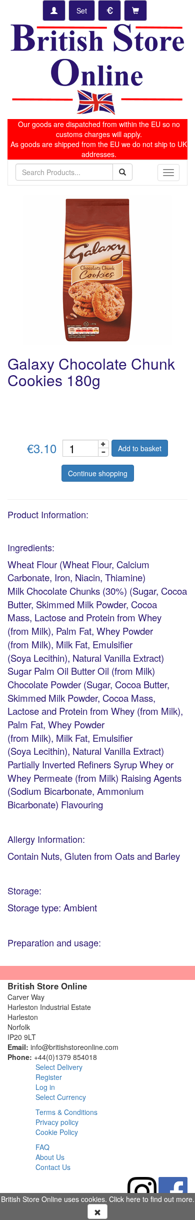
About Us (50, 1157)
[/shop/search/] (122, 172)
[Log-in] (54, 10)
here (133, 1199)
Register (49, 1077)
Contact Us (53, 1167)
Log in (45, 1087)
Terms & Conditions (67, 1112)
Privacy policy (57, 1122)
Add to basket (140, 448)
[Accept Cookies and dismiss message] (98, 1211)
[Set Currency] (109, 10)
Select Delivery (59, 1067)
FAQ (43, 1147)
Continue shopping (98, 473)
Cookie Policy (57, 1132)
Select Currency (61, 1097)
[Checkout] (135, 10)
